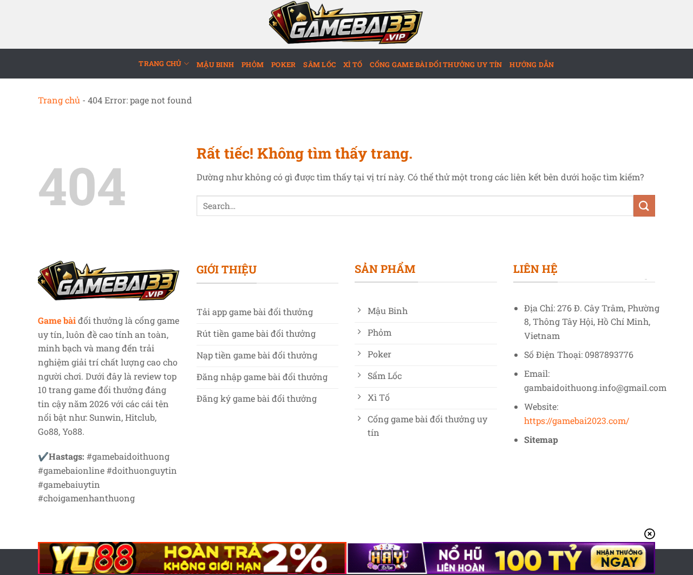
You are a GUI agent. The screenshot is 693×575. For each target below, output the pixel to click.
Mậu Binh (215, 64)
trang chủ (160, 63)
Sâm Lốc (319, 64)
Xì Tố (352, 64)
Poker (283, 64)
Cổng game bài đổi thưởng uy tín (436, 64)
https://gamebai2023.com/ (576, 420)
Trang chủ (59, 100)
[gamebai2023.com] (346, 24)
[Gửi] (644, 205)
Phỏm (252, 64)
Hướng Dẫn (531, 64)
